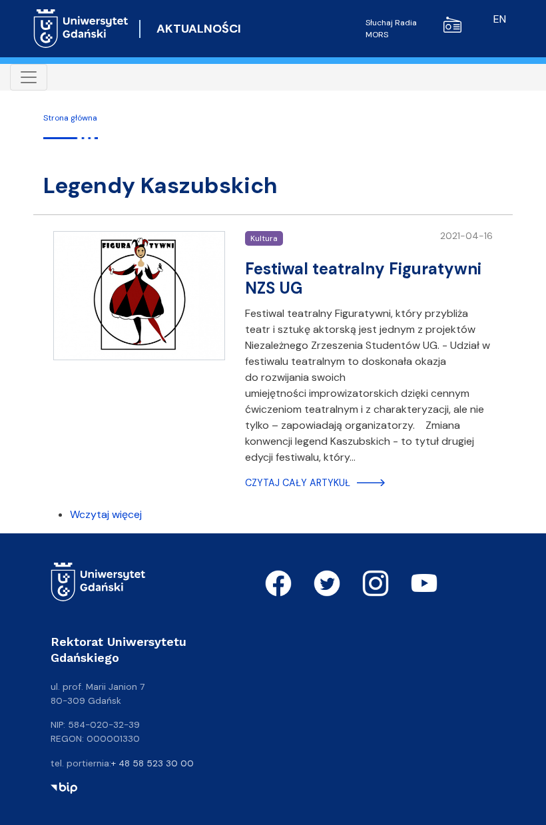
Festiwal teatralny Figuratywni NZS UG (363, 278)
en (499, 19)
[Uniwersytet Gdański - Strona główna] (81, 28)
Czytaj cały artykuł (297, 483)
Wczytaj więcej (106, 514)
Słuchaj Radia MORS (391, 28)
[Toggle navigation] (28, 77)
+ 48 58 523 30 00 (152, 763)
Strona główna (70, 118)
